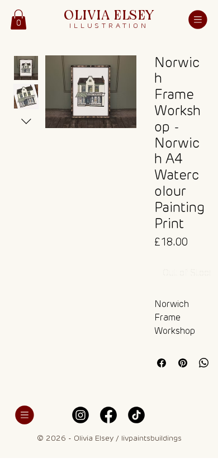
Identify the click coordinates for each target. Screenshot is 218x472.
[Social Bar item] (80, 415)
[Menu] (198, 19)
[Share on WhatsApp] (204, 363)
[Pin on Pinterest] (182, 363)
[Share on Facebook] (161, 363)
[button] (18, 20)
